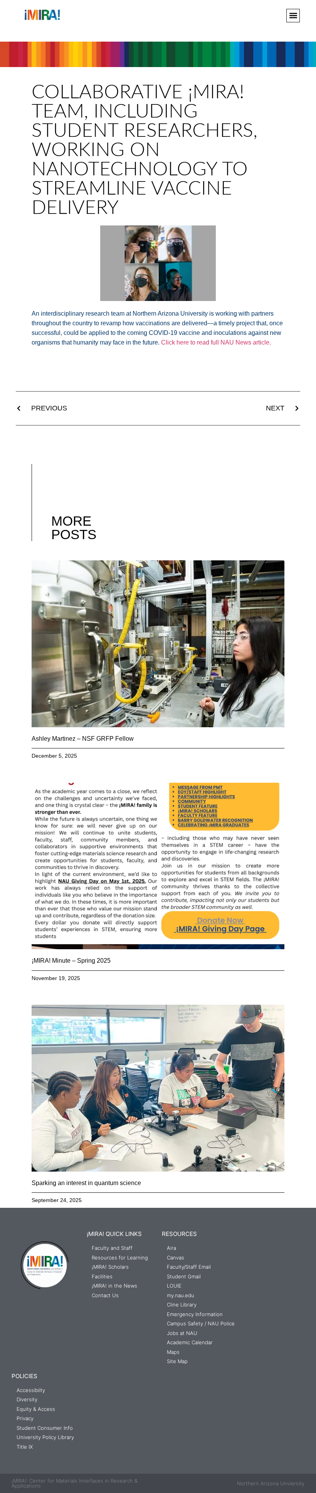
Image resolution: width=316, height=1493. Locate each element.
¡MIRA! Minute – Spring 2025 (71, 960)
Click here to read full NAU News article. (216, 342)
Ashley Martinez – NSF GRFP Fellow (83, 738)
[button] (293, 15)
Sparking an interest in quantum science (86, 1183)
